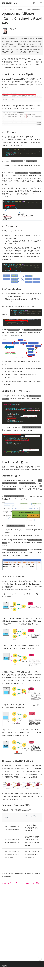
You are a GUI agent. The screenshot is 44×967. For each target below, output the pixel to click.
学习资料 (4, 9)
